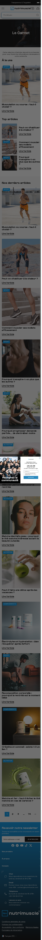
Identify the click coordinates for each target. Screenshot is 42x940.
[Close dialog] (40, 458)
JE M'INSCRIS (31, 477)
